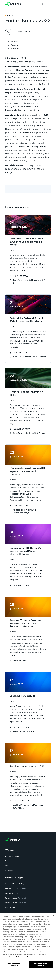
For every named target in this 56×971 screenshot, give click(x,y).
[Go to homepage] (13, 4)
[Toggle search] (43, 4)
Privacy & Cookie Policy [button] (14, 884)
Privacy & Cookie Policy (19, 957)
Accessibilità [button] (10, 908)
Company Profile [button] (12, 856)
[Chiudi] (53, 915)
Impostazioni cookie (14, 964)
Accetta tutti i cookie (40, 964)
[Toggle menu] (52, 4)
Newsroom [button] (9, 870)
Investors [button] (9, 865)
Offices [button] (8, 861)
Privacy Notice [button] (16, 888)
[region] (28, 942)
